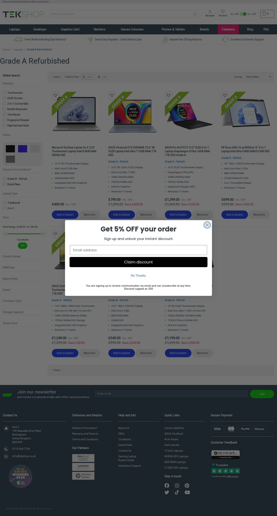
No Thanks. (138, 275)
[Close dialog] (207, 225)
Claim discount (138, 262)
